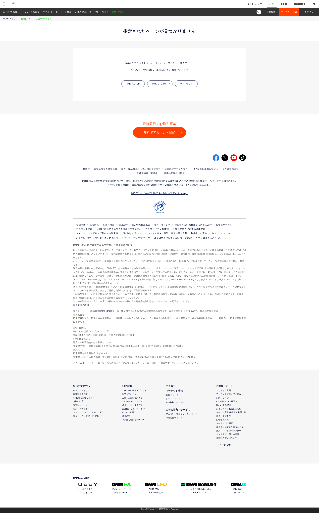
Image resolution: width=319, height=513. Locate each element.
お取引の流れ (79, 401)
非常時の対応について (226, 438)
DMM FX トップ (10, 19)
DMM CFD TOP (159, 84)
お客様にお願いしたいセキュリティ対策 (97, 237)
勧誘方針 (123, 224)
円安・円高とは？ (81, 409)
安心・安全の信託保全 (132, 398)
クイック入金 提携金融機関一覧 (231, 412)
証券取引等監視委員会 (105, 169)
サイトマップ (186, 84)
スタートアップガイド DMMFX (87, 416)
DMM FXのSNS (223, 405)
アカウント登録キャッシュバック (181, 414)
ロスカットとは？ (81, 390)
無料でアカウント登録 (159, 132)
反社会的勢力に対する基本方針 (189, 229)
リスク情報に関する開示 (227, 434)
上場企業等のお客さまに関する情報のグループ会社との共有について (190, 237)
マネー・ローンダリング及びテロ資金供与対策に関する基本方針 (110, 233)
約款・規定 (108, 224)
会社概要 (81, 224)
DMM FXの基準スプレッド (134, 390)
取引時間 (126, 416)
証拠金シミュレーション (133, 409)
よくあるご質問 (223, 390)
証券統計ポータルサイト (177, 169)
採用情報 (94, 224)
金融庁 (86, 169)
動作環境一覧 (222, 420)
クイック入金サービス (132, 401)
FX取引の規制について (206, 169)
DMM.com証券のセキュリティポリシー (212, 233)
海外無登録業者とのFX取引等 (230, 427)
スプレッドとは (80, 405)
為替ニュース (172, 395)
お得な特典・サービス (86, 12)
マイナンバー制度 (224, 423)
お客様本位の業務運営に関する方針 (193, 224)
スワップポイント (130, 394)
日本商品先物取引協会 (173, 173)
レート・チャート (174, 399)
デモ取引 (47, 12)
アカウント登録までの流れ (228, 394)
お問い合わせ (222, 398)
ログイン (309, 12)
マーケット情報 (63, 12)
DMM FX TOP (133, 84)
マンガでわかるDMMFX (133, 420)
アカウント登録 (289, 12)
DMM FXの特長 (31, 12)
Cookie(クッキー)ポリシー (136, 237)
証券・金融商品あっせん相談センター (141, 169)
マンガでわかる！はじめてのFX (88, 412)
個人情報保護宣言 (141, 224)
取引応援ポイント (174, 418)
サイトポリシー (162, 224)
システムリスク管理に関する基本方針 (167, 233)
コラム (105, 12)
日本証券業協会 (230, 169)
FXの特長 (127, 386)
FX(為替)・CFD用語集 (226, 401)
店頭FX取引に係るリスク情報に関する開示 (119, 229)
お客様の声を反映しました (228, 409)
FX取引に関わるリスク (84, 398)
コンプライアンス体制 (157, 229)
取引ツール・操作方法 (132, 405)
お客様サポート (120, 12)
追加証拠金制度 (80, 394)
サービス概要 (128, 412)
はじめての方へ (11, 12)
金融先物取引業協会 (147, 173)
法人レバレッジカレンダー (228, 430)
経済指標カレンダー (175, 402)
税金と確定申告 (223, 416)
